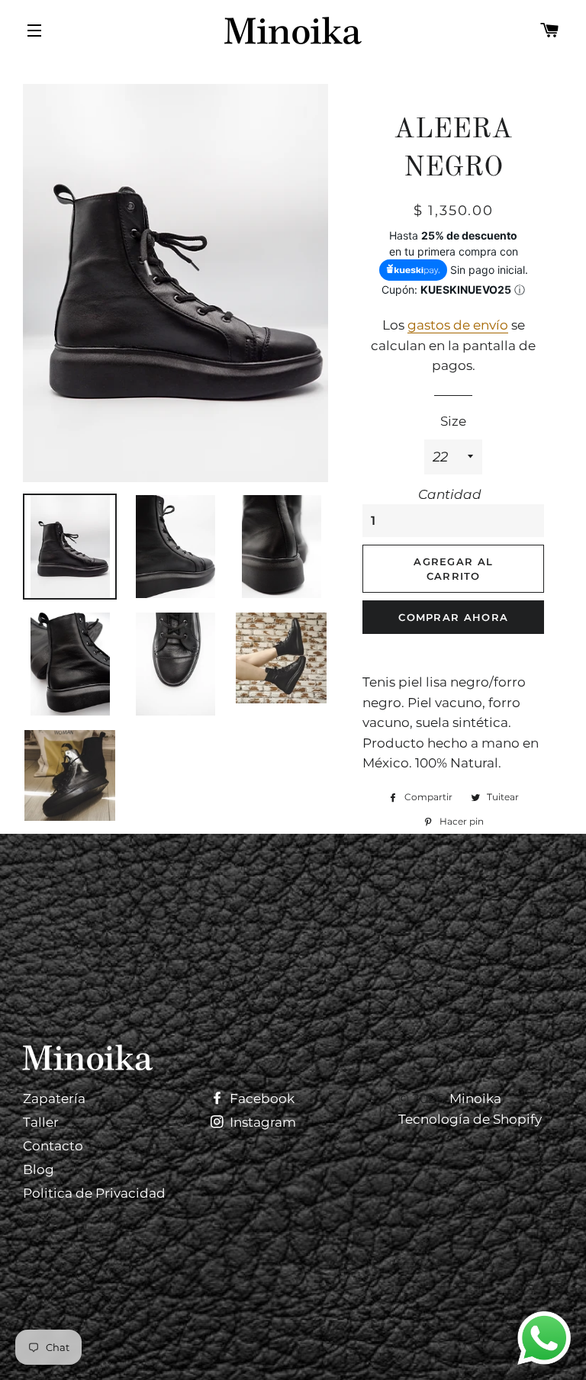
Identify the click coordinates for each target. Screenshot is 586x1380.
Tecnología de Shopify (470, 1119)
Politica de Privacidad (94, 1193)
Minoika (475, 1098)
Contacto (53, 1145)
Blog (38, 1169)
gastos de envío (457, 325)
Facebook (261, 1098)
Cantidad (449, 494)
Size (453, 421)
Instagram (261, 1122)
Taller (41, 1122)
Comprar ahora (453, 617)
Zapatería (54, 1098)
